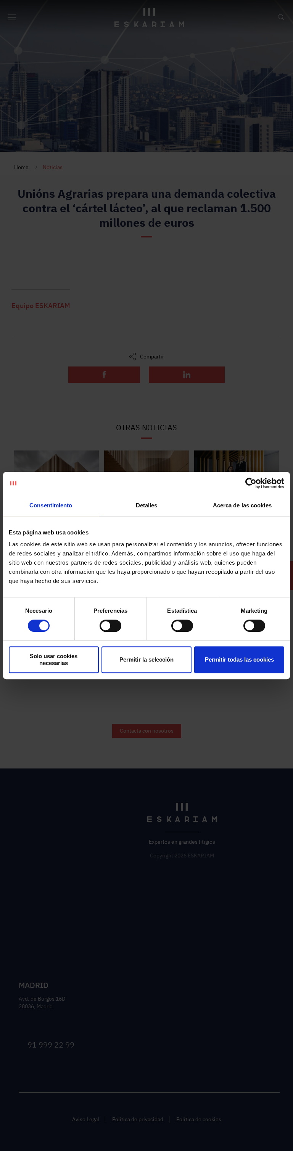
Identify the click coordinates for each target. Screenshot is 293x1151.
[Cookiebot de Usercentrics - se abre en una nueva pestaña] (250, 483)
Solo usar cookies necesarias (53, 659)
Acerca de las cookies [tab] (242, 505)
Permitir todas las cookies (239, 659)
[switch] (110, 626)
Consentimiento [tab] (50, 505)
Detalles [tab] (147, 505)
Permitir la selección (146, 659)
